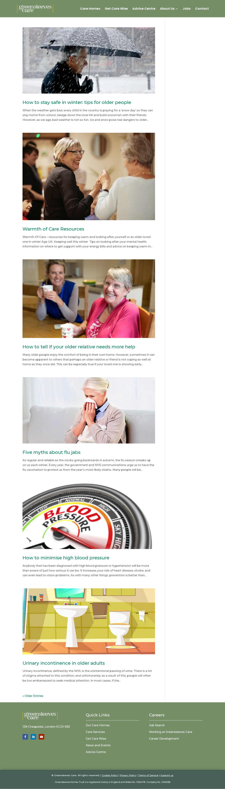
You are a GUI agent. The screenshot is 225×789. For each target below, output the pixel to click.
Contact (202, 9)
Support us (166, 775)
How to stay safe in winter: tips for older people (76, 102)
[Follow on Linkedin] (33, 737)
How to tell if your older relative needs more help (78, 347)
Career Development (164, 738)
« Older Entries (32, 696)
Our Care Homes (98, 725)
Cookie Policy (110, 775)
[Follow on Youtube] (41, 737)
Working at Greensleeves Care (170, 732)
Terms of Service (148, 775)
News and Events (98, 745)
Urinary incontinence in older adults (63, 663)
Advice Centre (143, 9)
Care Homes (90, 9)
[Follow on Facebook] (25, 737)
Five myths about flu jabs (51, 452)
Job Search (157, 725)
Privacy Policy (128, 775)
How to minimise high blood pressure (65, 558)
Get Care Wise (116, 9)
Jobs (187, 9)
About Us (167, 9)
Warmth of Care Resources (53, 229)
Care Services (95, 732)
